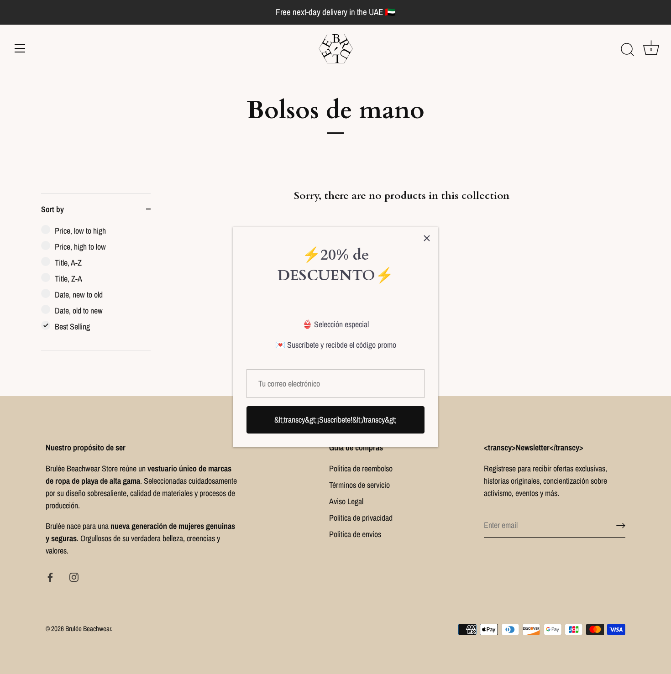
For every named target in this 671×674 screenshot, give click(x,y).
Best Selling (72, 326)
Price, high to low (80, 246)
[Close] (427, 238)
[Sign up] (620, 525)
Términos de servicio (359, 485)
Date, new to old (79, 294)
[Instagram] (74, 576)
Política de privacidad (361, 517)
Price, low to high (80, 230)
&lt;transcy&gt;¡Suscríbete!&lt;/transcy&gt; (335, 419)
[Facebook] (50, 576)
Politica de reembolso (361, 468)
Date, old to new (79, 310)
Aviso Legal (346, 501)
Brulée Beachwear (88, 628)
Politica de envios (355, 534)
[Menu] (20, 48)
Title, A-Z (68, 262)
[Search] (627, 50)
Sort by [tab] (52, 209)
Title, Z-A (68, 278)
